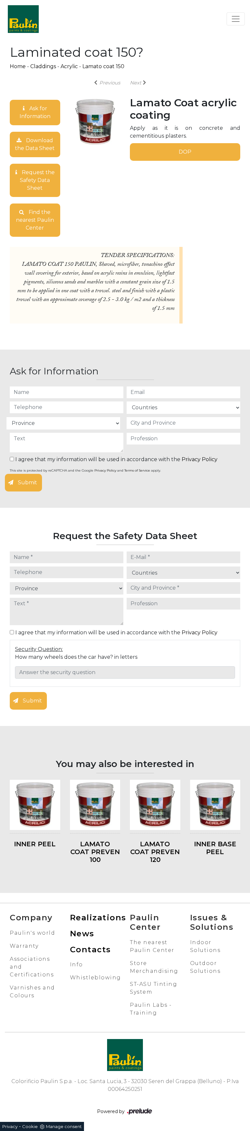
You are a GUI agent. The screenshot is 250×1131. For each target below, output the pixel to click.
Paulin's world (32, 933)
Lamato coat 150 (103, 66)
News (82, 933)
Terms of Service (137, 470)
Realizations (98, 917)
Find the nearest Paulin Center (35, 220)
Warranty (24, 946)
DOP (185, 152)
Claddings (43, 66)
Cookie (30, 1126)
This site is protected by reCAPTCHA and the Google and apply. (85, 470)
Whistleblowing (95, 977)
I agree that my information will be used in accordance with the (115, 459)
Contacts (90, 949)
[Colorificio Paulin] (23, 19)
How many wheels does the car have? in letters (76, 657)
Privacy (10, 1126)
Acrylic (69, 66)
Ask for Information (35, 112)
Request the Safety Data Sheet (37, 180)
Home (18, 66)
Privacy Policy (199, 459)
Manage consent (64, 1126)
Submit (27, 482)
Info (76, 964)
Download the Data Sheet (35, 144)
